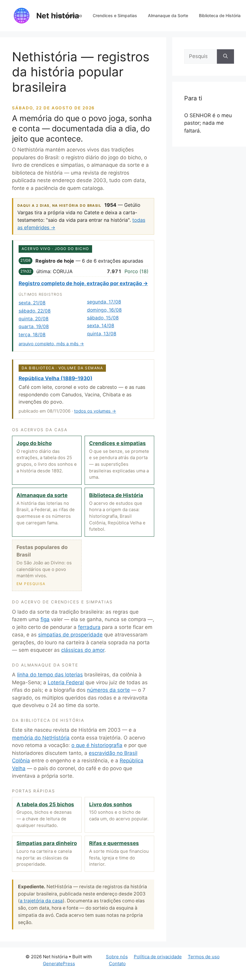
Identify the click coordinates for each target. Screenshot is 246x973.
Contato (117, 963)
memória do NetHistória (41, 738)
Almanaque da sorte (42, 495)
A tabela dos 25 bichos (45, 804)
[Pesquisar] (225, 56)
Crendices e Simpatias (115, 15)
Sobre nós (117, 956)
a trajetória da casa (41, 901)
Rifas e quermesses (114, 843)
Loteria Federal (66, 682)
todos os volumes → (95, 410)
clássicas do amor (82, 650)
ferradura (89, 627)
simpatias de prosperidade (70, 635)
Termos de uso (204, 956)
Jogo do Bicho (68, 15)
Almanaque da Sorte (168, 15)
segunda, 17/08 (104, 302)
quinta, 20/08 (34, 319)
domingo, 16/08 (104, 310)
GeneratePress (59, 963)
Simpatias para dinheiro (46, 843)
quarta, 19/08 (34, 326)
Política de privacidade (158, 956)
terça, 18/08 (32, 334)
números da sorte (108, 690)
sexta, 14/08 (100, 325)
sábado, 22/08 (35, 311)
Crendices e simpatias (117, 443)
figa (45, 619)
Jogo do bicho (34, 443)
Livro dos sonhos (110, 804)
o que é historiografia (96, 745)
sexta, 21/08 (32, 303)
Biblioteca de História (220, 15)
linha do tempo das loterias (50, 675)
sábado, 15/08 (103, 318)
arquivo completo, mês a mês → (51, 343)
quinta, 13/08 (101, 334)
